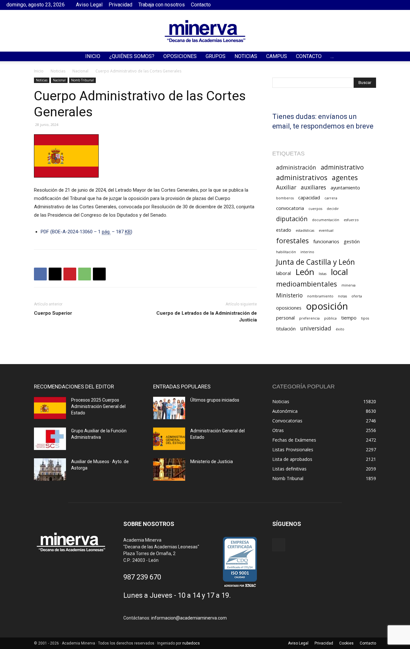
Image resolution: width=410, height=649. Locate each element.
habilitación (286, 252)
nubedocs (191, 643)
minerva (348, 285)
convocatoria (290, 208)
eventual (326, 230)
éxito (340, 329)
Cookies (346, 643)
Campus (276, 56)
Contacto (201, 5)
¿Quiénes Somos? (131, 56)
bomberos (285, 198)
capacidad (309, 197)
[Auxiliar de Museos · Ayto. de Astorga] (50, 469)
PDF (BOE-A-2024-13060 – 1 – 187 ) (86, 232)
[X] (55, 274)
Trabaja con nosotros (161, 5)
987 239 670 (142, 577)
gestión (352, 241)
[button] (402, 57)
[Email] (99, 274)
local (339, 272)
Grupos (216, 56)
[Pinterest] (69, 274)
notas (342, 296)
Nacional (80, 71)
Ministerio (289, 295)
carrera (330, 198)
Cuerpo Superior (53, 313)
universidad (315, 328)
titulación (286, 328)
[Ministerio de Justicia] (169, 469)
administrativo (342, 167)
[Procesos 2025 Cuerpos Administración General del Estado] (50, 408)
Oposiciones (180, 56)
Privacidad (120, 5)
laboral (283, 273)
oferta (356, 296)
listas (322, 273)
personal (285, 317)
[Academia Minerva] (205, 31)
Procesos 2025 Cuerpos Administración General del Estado (98, 406)
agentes (345, 177)
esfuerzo (351, 220)
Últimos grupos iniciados (214, 400)
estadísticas (305, 230)
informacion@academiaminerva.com (189, 617)
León (304, 272)
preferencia (309, 318)
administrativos (301, 177)
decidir (333, 208)
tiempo (349, 317)
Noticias (245, 56)
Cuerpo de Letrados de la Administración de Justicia (206, 316)
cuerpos (315, 208)
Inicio (92, 56)
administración (296, 167)
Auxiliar (286, 187)
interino (307, 252)
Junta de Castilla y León (315, 262)
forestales (292, 240)
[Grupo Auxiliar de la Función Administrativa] (50, 439)
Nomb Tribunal (82, 80)
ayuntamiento (345, 187)
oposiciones (288, 307)
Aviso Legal (89, 5)
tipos (365, 318)
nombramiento (320, 296)
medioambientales (306, 283)
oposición (327, 306)
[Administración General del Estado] (169, 439)
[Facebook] (399, 5)
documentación (325, 220)
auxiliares (313, 187)
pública (330, 318)
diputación (292, 218)
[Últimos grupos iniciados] (169, 408)
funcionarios (326, 241)
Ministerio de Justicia (211, 461)
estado (283, 230)
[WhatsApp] (84, 274)
